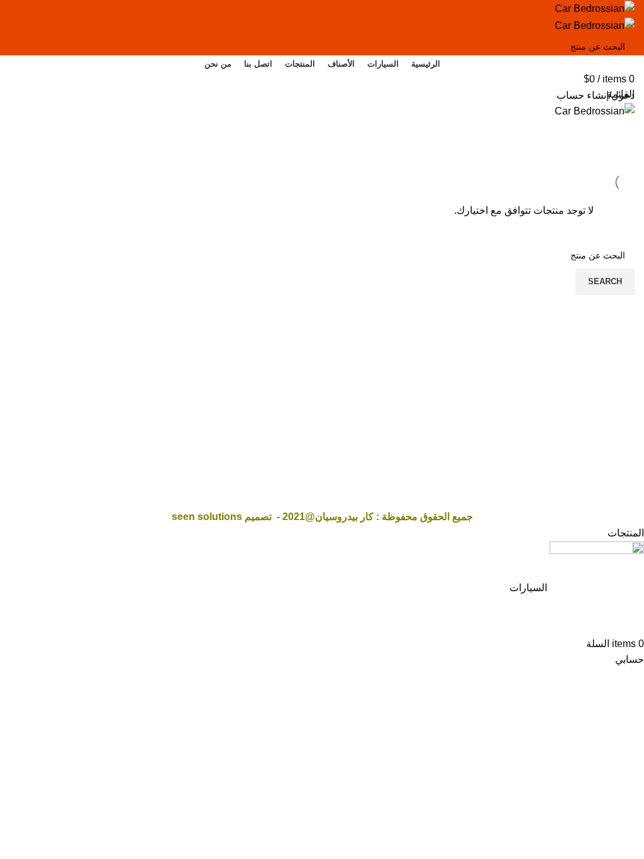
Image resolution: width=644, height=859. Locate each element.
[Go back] (619, 119)
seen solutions (207, 516)
